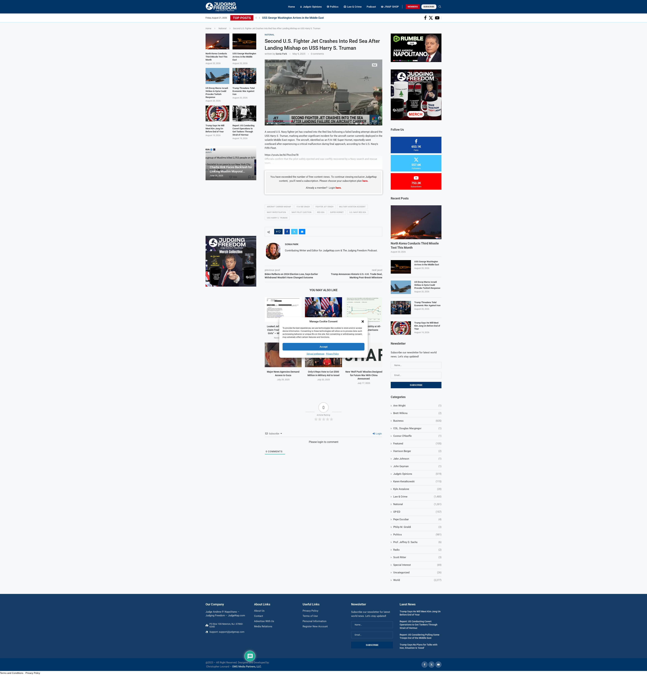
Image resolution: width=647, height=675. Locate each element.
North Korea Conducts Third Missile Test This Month (415, 245)
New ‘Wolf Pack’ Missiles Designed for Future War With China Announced (363, 375)
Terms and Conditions (11, 673)
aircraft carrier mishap (279, 207)
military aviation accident (352, 207)
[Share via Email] (302, 231)
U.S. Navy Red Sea (357, 212)
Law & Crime (417, 496)
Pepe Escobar (417, 519)
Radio (417, 549)
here (364, 180)
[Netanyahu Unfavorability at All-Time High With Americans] (363, 309)
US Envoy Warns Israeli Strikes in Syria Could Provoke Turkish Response (427, 285)
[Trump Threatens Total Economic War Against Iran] (401, 307)
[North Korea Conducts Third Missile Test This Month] (416, 222)
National (222, 28)
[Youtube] (437, 18)
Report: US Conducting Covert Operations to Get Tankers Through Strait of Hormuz (243, 130)
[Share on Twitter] (294, 231)
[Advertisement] (231, 208)
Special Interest (417, 564)
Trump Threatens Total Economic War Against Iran (427, 304)
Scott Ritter (417, 557)
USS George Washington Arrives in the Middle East (293, 17)
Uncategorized (417, 572)
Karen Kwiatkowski (417, 481)
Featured (417, 443)
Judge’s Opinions (417, 473)
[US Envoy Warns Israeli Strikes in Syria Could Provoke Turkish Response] (401, 287)
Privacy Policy (332, 354)
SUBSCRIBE (428, 7)
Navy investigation (276, 212)
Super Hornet (337, 212)
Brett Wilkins (417, 413)
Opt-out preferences (315, 354)
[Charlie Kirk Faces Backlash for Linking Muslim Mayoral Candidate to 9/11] (231, 163)
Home (291, 6)
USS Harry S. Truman (277, 218)
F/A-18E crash (303, 207)
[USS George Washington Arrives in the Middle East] (401, 267)
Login (378, 433)
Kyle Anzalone (417, 489)
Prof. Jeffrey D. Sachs (417, 542)
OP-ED (417, 511)
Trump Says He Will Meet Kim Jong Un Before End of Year (427, 325)
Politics (417, 534)
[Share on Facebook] (287, 231)
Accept (324, 346)
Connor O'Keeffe (417, 435)
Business (417, 420)
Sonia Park (281, 53)
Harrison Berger (417, 451)
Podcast (371, 6)
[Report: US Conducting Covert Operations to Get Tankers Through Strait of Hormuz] (244, 113)
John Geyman (417, 466)
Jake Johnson (417, 458)
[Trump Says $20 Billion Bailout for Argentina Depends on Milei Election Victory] (323, 309)
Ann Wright (417, 405)
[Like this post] (279, 231)
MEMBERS (413, 7)
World (417, 580)
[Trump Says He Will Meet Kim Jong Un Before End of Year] (401, 328)
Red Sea (320, 212)
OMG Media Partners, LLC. (247, 666)
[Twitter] (430, 18)
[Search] (439, 6)
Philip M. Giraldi (417, 527)
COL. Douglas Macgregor (417, 428)
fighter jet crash (324, 207)
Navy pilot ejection (301, 212)
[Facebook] (425, 18)
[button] (362, 321)
